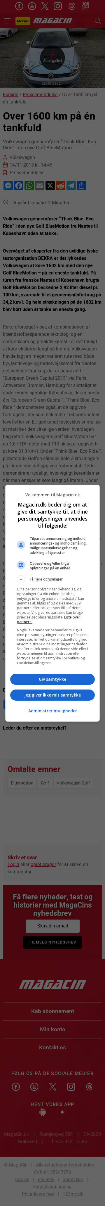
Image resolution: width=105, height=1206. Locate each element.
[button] (52, 579)
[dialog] (52, 603)
